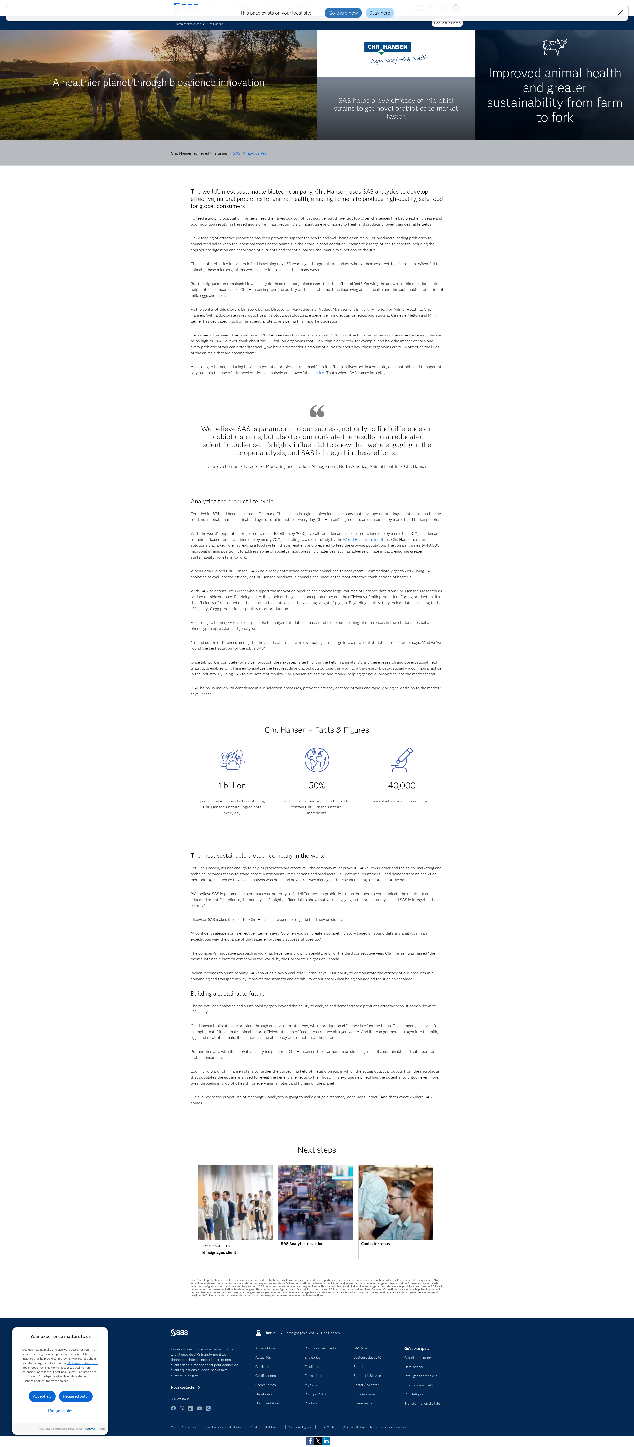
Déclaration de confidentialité (222, 1427)
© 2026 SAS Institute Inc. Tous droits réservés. (375, 1427)
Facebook (173, 1410)
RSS (208, 1410)
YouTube (199, 1410)
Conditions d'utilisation (265, 1427)
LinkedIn (190, 1410)
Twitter (182, 1410)
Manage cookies (60, 1411)
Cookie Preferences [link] (183, 1427)
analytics (316, 372)
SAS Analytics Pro (250, 153)
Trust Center (327, 1427)
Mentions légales (300, 1427)
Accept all (42, 1396)
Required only (75, 1396)
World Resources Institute (366, 539)
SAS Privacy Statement (82, 1363)
